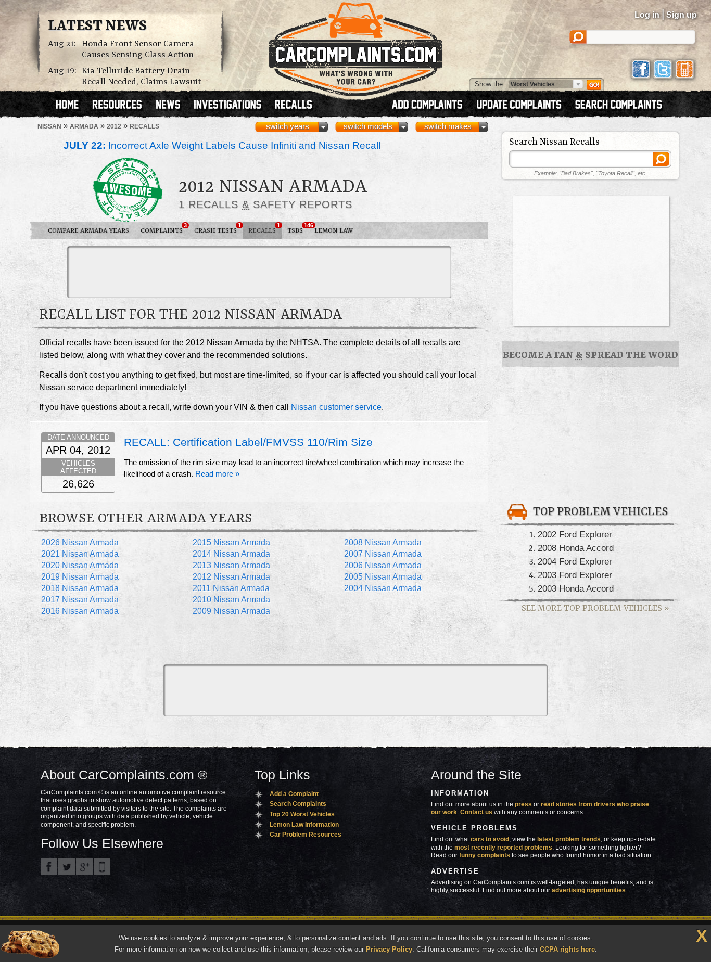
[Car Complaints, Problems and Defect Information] (355, 46)
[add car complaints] (431, 105)
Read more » (217, 474)
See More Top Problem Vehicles (595, 608)
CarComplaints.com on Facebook (49, 866)
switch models (368, 126)
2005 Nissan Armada (383, 576)
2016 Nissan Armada (80, 611)
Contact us (476, 812)
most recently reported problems (503, 847)
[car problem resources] (121, 105)
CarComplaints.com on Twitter (66, 866)
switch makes (448, 126)
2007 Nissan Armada (383, 553)
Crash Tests (217, 228)
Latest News (97, 26)
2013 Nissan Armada (231, 565)
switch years (287, 126)
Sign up (681, 14)
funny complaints (484, 855)
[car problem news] (172, 105)
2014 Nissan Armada (231, 553)
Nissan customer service (336, 407)
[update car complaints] (523, 105)
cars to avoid (490, 839)
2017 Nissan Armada (80, 599)
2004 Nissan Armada (383, 588)
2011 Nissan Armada (231, 588)
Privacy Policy (389, 949)
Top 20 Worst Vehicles (302, 814)
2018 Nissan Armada (80, 588)
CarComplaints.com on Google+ (84, 866)
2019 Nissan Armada (80, 576)
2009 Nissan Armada (231, 611)
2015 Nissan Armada (231, 542)
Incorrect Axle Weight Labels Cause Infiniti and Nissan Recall (222, 145)
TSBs (298, 228)
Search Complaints (298, 803)
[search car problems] (623, 105)
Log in (646, 14)
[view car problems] (72, 105)
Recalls (264, 228)
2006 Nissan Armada (383, 565)
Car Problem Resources (305, 834)
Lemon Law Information (304, 824)
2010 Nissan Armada (231, 599)
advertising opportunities (589, 890)
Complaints (164, 228)
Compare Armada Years (88, 231)
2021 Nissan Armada (80, 553)
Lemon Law (333, 231)
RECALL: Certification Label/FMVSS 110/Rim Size (248, 442)
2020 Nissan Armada (80, 565)
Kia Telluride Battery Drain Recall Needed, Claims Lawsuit (141, 76)
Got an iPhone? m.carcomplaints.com (102, 866)
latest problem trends (569, 839)
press (523, 804)
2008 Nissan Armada (383, 542)
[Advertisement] (259, 272)
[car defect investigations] (232, 105)
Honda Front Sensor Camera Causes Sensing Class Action (138, 49)
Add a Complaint (294, 794)
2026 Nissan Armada (80, 542)
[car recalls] (294, 105)
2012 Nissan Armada (231, 576)
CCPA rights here (567, 949)
